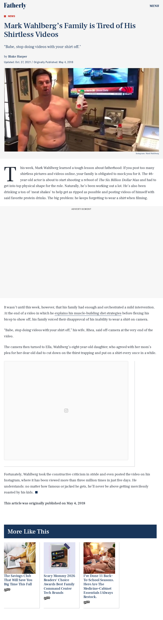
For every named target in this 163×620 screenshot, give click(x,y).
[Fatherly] (15, 6)
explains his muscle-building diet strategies (88, 313)
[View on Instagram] (66, 410)
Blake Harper (17, 57)
